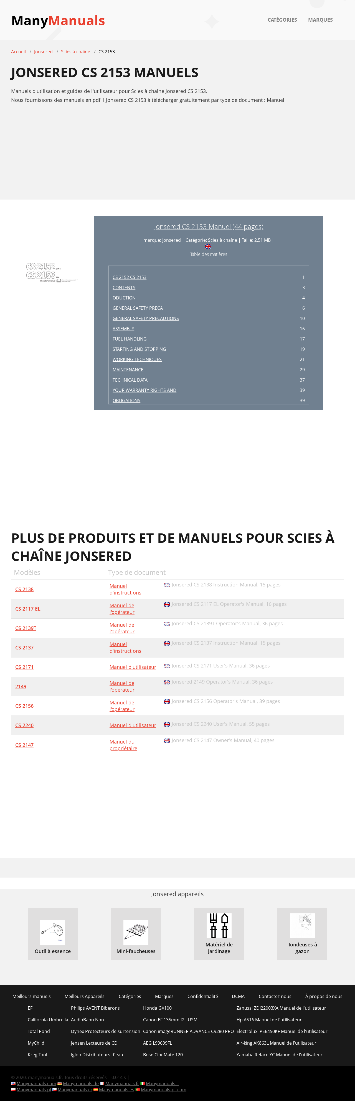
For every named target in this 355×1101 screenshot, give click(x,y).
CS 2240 (24, 725)
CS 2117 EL (27, 608)
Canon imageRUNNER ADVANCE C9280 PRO (188, 1031)
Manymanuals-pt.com (163, 1090)
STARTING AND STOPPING (139, 349)
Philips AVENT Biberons (95, 1008)
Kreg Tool (37, 1055)
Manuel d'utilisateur (133, 667)
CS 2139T (25, 628)
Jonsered (171, 240)
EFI (31, 1008)
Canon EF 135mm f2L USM (170, 1020)
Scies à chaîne (222, 240)
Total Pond (39, 1031)
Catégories (282, 19)
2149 (20, 686)
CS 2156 (24, 705)
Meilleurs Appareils (85, 996)
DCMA (238, 996)
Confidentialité (202, 996)
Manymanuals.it (162, 1083)
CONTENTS (124, 287)
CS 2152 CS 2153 (129, 277)
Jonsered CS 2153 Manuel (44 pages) (208, 226)
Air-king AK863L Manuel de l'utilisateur (276, 1043)
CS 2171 (24, 667)
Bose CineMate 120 (163, 1055)
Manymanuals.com (36, 1083)
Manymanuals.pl (34, 1090)
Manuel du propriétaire (123, 745)
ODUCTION (124, 298)
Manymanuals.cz (75, 1090)
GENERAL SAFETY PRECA (138, 308)
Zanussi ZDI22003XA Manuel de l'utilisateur (281, 1008)
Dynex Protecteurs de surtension (105, 1031)
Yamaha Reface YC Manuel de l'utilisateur (280, 1055)
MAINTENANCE (128, 370)
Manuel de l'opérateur (122, 608)
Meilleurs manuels (31, 996)
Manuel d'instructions (125, 589)
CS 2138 (24, 589)
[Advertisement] (177, 154)
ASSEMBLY (123, 329)
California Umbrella (48, 1020)
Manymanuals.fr (122, 1083)
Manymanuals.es (116, 1090)
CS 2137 (24, 647)
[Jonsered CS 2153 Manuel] (52, 313)
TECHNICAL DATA (130, 380)
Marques (320, 19)
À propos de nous (324, 996)
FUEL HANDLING (130, 339)
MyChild (36, 1043)
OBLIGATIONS (126, 400)
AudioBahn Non (87, 1020)
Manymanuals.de (81, 1083)
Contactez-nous (275, 996)
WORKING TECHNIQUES (137, 359)
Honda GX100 (157, 1008)
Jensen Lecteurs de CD (94, 1043)
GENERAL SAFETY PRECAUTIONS (146, 318)
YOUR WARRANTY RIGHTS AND (144, 390)
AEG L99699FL (157, 1043)
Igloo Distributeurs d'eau (97, 1055)
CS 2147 (24, 745)
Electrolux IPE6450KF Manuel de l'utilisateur (282, 1031)
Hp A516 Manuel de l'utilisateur (269, 1020)
